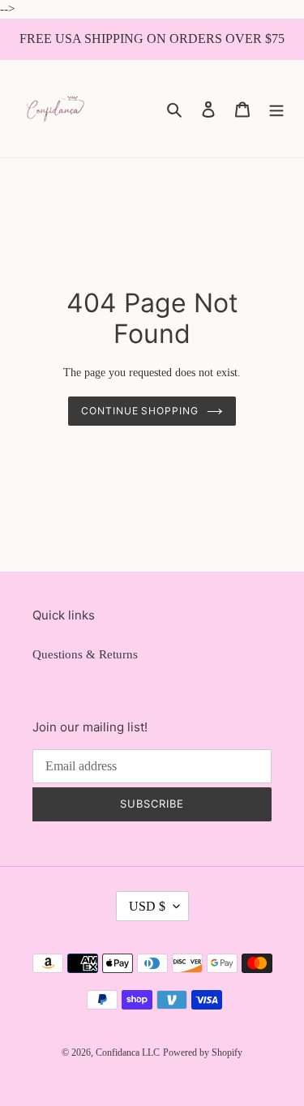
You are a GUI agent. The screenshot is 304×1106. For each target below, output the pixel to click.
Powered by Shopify (202, 1052)
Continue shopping (140, 411)
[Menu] (276, 108)
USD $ (147, 906)
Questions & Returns (85, 654)
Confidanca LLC (128, 1052)
